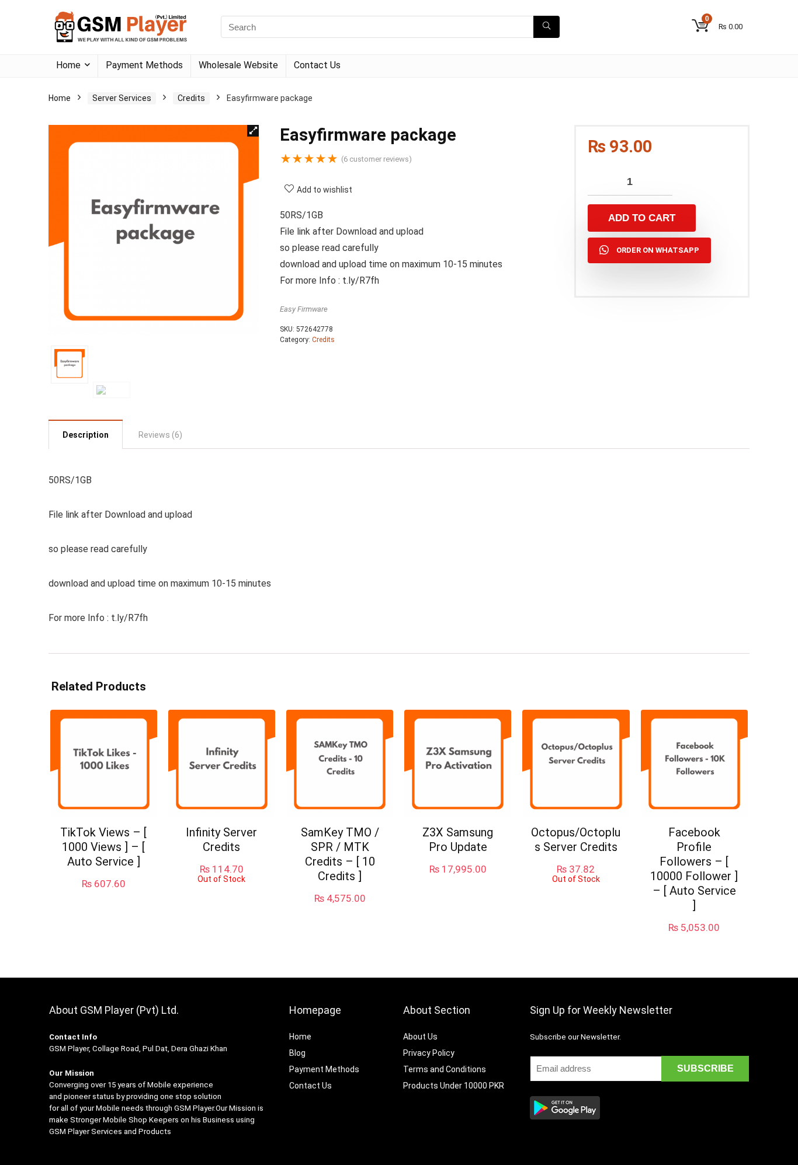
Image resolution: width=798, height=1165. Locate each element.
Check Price (340, 910)
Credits (191, 98)
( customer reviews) (376, 159)
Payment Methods (144, 65)
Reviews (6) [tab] (160, 435)
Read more (221, 894)
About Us (420, 1036)
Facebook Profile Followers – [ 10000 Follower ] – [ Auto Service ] (694, 868)
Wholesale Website (238, 65)
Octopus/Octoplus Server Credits (575, 839)
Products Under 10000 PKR (453, 1085)
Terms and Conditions (444, 1069)
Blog (297, 1053)
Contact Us (317, 65)
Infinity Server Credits (221, 839)
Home (68, 65)
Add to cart (641, 218)
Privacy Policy (428, 1053)
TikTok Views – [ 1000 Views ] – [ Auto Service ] (103, 846)
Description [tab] (86, 435)
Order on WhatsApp (657, 250)
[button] (253, 131)
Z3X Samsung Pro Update (457, 839)
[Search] (546, 27)
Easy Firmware (304, 309)
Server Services (121, 98)
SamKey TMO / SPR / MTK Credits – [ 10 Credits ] (340, 854)
